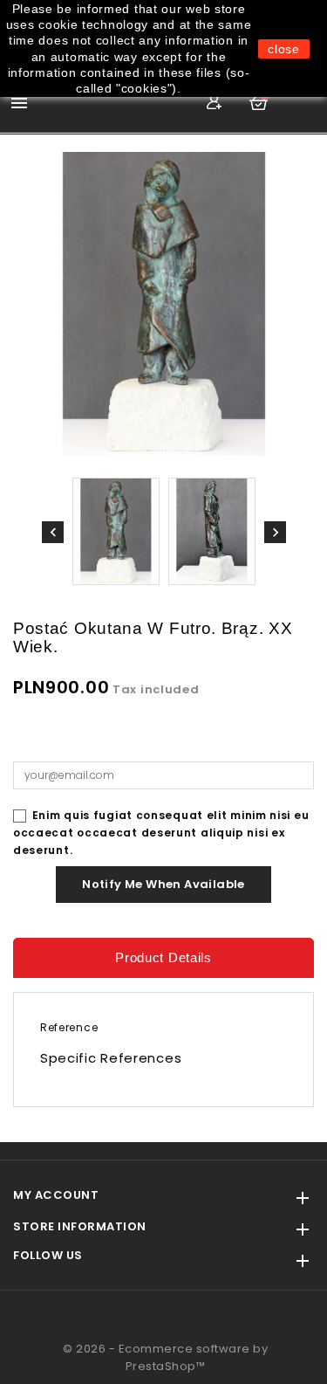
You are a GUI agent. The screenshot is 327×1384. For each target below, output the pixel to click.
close (284, 49)
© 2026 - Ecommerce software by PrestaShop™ (165, 1357)
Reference (69, 1027)
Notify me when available (163, 884)
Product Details (163, 957)
